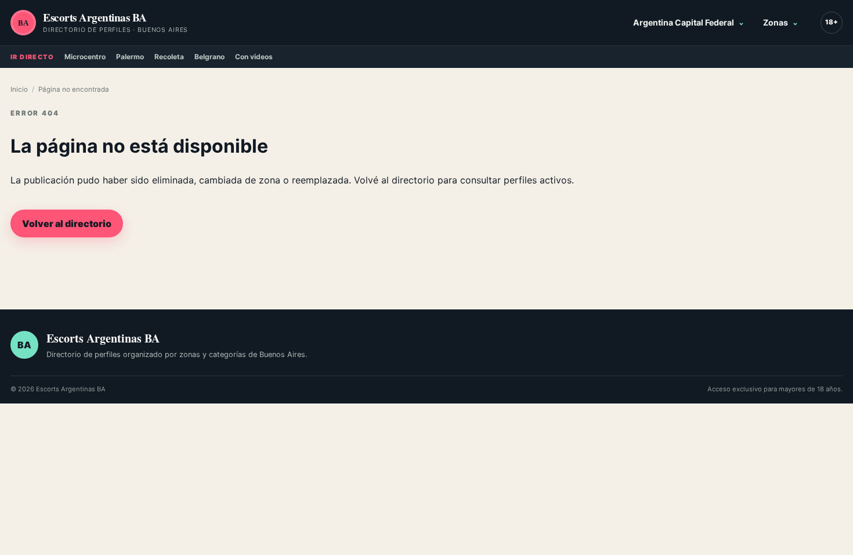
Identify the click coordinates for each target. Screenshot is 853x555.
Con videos (254, 56)
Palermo (130, 56)
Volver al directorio (66, 223)
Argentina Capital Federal (683, 22)
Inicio (19, 89)
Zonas (775, 22)
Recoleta (169, 56)
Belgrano (209, 56)
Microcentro (85, 56)
